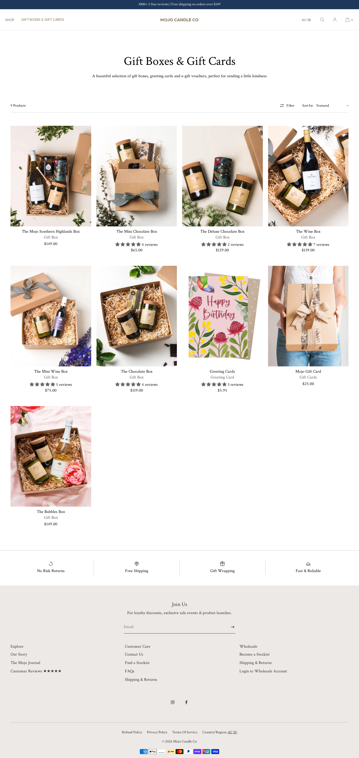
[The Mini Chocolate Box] (136, 176)
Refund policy (132, 732)
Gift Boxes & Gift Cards (42, 19)
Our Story (19, 654)
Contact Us (134, 654)
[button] (322, 19)
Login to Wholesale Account (263, 671)
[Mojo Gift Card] (308, 316)
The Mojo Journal (25, 663)
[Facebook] (186, 705)
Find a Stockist (137, 663)
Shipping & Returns (141, 679)
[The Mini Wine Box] (51, 316)
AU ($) (306, 20)
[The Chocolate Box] (136, 316)
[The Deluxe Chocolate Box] (222, 176)
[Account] (335, 19)
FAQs (129, 671)
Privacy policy (157, 732)
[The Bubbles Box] (51, 456)
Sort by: (307, 105)
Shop (9, 20)
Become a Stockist (254, 654)
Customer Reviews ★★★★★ (36, 671)
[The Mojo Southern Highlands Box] (51, 176)
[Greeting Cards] (222, 316)
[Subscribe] (228, 627)
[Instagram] (172, 705)
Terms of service (184, 732)
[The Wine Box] (308, 176)
